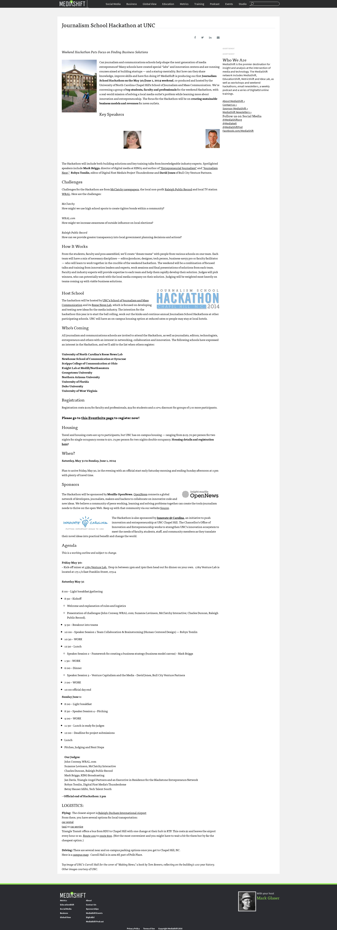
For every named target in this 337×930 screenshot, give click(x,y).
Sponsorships (92, 909)
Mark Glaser (268, 897)
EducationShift (67, 904)
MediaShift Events (94, 913)
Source (164, 507)
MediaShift (73, 895)
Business (131, 4)
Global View (149, 4)
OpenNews (140, 494)
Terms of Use (149, 928)
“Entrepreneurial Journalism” (178, 168)
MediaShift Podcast (95, 921)
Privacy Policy (133, 928)
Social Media (113, 4)
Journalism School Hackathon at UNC (108, 24)
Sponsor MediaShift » (235, 108)
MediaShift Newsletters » (237, 112)
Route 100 (89, 835)
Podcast (214, 4)
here (65, 444)
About (89, 900)
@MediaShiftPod (233, 127)
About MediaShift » (234, 101)
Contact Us (91, 904)
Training (199, 4)
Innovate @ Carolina (170, 517)
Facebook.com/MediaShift (238, 131)
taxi (64, 826)
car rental (68, 822)
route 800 (106, 835)
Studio (243, 4)
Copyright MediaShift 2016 (170, 928)
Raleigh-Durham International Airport (122, 812)
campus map (80, 854)
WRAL (66, 193)
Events (229, 4)
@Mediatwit (230, 123)
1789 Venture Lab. (96, 567)
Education (168, 4)
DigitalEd (90, 917)
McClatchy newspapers (124, 189)
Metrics (184, 4)
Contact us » (230, 105)
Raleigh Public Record (178, 189)
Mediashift (72, 3)
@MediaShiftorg (232, 120)
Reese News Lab (101, 304)
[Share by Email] (216, 37)
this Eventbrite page (97, 417)
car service (76, 826)
